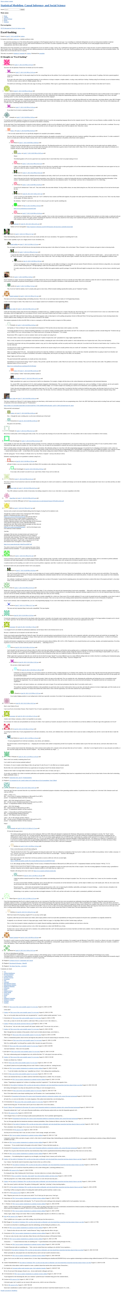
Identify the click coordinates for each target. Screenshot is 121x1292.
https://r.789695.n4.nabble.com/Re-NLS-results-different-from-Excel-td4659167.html (33, 860)
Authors (6, 17)
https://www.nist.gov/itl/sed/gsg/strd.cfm (14, 516)
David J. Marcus (8, 1107)
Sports (5, 995)
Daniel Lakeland (14, 296)
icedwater (16, 224)
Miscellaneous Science (10, 983)
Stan (5, 997)
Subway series (21, 28)
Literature (6, 982)
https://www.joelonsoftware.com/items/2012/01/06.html (21, 366)
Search (2, 9)
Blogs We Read (8, 19)
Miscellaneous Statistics (10, 985)
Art (5, 971)
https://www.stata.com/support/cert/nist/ (14, 527)
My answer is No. (13, 1113)
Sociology (6, 994)
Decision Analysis (8, 977)
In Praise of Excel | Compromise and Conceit (21, 960)
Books (5, 20)
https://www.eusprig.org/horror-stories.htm (45, 871)
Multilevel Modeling (9, 986)
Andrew (22, 36)
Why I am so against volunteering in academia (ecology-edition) (26, 1068)
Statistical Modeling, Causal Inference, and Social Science (33, 5)
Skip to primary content (7, 1)
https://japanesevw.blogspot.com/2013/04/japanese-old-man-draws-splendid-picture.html (50, 226)
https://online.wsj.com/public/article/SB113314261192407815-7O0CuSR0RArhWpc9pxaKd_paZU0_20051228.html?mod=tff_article (39, 405)
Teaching (6, 1001)
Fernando (12, 828)
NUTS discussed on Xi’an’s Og (9, 28)
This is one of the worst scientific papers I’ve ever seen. (23, 1007)
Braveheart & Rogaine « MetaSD (18, 963)
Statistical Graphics (9, 999)
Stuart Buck (13, 498)
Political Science (8, 991)
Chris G (12, 130)
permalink (41, 53)
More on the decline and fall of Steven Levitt (21, 1023)
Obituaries (6, 988)
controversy (16, 39)
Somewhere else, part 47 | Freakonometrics (20, 777)
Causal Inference (8, 976)
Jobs (5, 980)
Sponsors (6, 22)
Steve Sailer (13, 309)
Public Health (7, 992)
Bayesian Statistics (9, 974)
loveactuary (13, 627)
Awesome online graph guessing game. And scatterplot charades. (29, 1268)
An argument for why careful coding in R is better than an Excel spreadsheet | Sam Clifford (33, 780)
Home (5, 16)
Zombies (6, 1002)
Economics (7, 979)
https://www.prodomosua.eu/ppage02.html (25, 208)
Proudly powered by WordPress (9, 1290)
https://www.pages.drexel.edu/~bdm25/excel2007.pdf (18, 544)
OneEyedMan (14, 244)
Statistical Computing (19, 53)
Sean (5, 1216)
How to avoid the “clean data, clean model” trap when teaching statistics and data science (35, 1176)
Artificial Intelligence (9, 973)
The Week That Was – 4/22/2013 (18, 966)
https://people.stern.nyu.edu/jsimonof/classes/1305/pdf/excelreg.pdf (46, 501)
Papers (5, 989)
